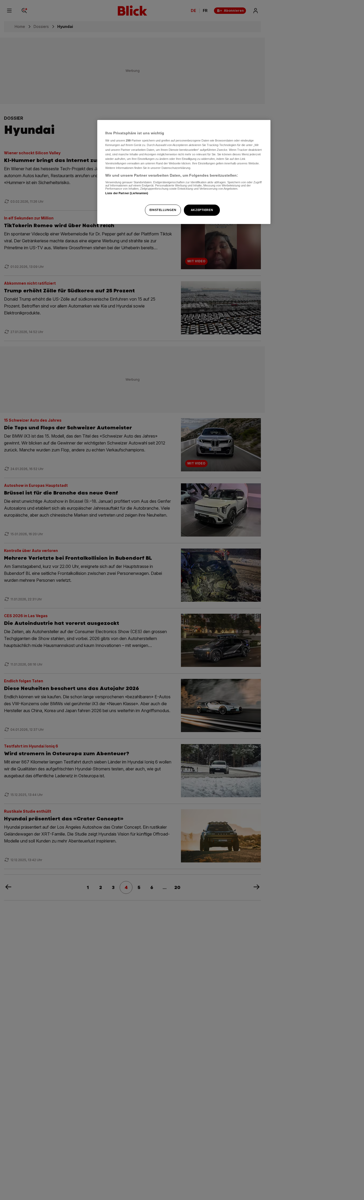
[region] (183, 172)
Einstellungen (162, 209)
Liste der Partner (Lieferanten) (126, 193)
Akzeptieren (202, 209)
